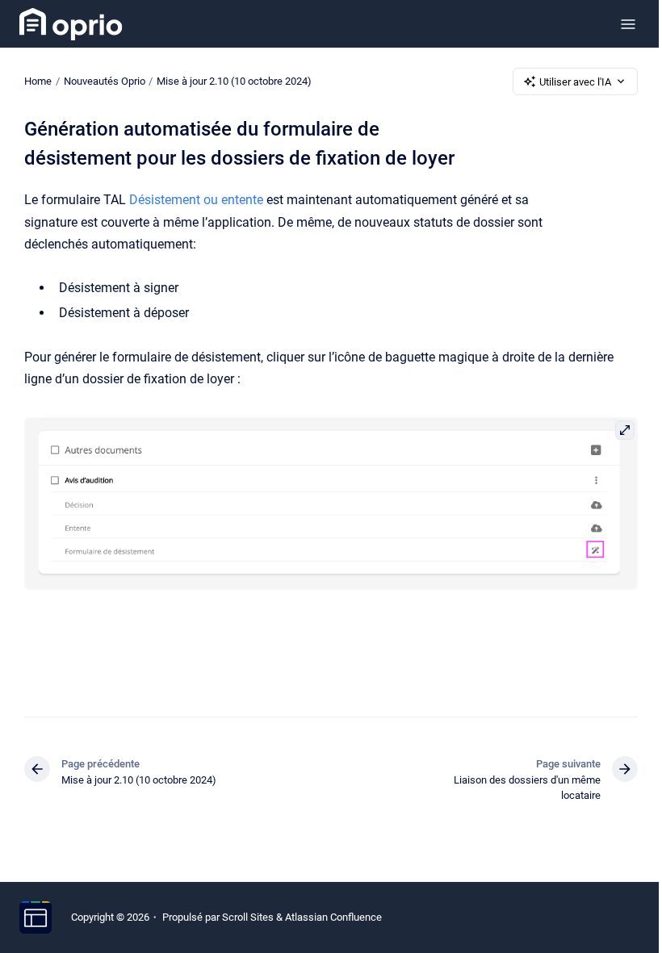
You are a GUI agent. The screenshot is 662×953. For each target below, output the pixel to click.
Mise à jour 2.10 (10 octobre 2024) (234, 81)
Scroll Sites (248, 917)
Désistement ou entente (196, 199)
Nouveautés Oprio (104, 81)
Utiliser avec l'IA (575, 82)
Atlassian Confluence (333, 917)
